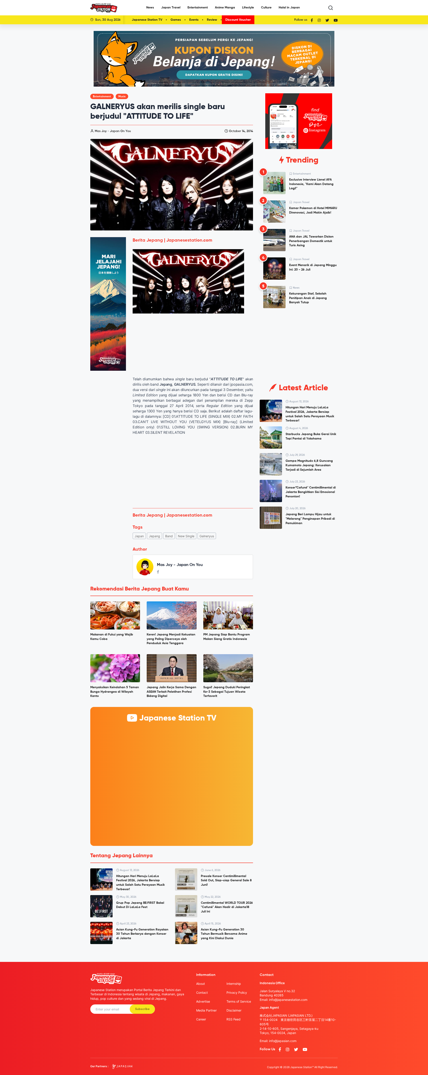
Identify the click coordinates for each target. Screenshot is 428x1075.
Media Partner (206, 1010)
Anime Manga (225, 7)
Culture (266, 7)
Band (169, 536)
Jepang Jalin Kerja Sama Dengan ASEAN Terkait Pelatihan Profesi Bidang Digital (171, 692)
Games (176, 19)
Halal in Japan (289, 7)
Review (212, 19)
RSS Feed (233, 1019)
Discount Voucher (238, 19)
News (150, 7)
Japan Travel (170, 7)
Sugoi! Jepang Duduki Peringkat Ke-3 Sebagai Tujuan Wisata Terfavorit (226, 692)
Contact (202, 992)
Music (122, 96)
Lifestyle (248, 7)
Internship (233, 983)
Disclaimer (233, 1010)
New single (186, 536)
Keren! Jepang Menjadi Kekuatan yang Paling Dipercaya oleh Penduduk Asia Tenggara (171, 639)
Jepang (154, 536)
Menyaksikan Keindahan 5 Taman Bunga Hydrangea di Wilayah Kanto (114, 692)
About (200, 983)
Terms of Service (238, 1001)
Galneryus (207, 536)
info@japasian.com (282, 1041)
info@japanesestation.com (288, 1000)
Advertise (203, 1001)
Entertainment (197, 7)
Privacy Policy (236, 992)
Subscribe (142, 1009)
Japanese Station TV (147, 19)
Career (201, 1019)
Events (194, 19)
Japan (139, 536)
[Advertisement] (193, 471)
